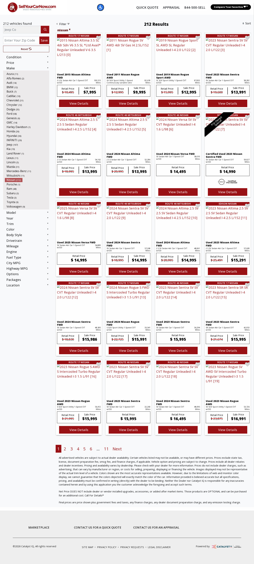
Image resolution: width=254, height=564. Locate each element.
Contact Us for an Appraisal (156, 527)
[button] (100, 7)
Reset (25, 49)
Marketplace (38, 527)
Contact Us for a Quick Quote (97, 527)
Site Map (87, 547)
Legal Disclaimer (159, 547)
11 (106, 449)
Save (44, 40)
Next (117, 449)
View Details (78, 103)
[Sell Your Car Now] (31, 7)
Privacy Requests (132, 547)
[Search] (45, 29)
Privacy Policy (106, 547)
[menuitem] (27, 74)
